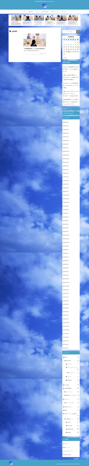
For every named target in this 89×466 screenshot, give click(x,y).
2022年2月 (66, 315)
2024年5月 (66, 220)
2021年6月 (66, 344)
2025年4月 (66, 180)
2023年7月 (66, 253)
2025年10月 (66, 158)
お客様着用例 (72, 388)
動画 (71, 410)
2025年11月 (66, 155)
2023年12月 (66, 235)
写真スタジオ (72, 406)
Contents (72, 385)
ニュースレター (72, 402)
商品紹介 (73, 380)
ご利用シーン (72, 419)
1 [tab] (42, 26)
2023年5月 (66, 260)
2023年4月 (66, 264)
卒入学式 (73, 425)
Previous (9, 20)
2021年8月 (66, 337)
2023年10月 (66, 242)
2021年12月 (66, 322)
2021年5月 (66, 348)
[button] (78, 32)
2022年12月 (66, 279)
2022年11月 (66, 282)
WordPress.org (67, 454)
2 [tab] (44, 26)
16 (78, 47)
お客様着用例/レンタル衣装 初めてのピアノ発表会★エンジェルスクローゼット (71, 102)
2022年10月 (66, 286)
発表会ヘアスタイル (72, 395)
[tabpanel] (16, 20)
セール (73, 376)
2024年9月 (66, 206)
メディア (72, 399)
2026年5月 (66, 133)
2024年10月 (66, 202)
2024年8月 (66, 209)
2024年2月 (66, 228)
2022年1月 (66, 319)
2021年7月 (66, 341)
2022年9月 (66, 290)
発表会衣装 (73, 429)
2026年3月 (66, 140)
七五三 (73, 422)
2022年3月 (66, 311)
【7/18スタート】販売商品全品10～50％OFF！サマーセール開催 (71, 85)
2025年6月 (66, 173)
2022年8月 (66, 293)
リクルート (73, 372)
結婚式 (73, 432)
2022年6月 (66, 300)
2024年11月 (66, 199)
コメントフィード (68, 451)
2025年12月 (66, 151)
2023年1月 (66, 275)
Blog (72, 357)
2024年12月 (66, 195)
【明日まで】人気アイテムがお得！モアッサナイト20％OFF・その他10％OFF (71, 94)
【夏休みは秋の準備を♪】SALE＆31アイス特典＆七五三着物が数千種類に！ (70, 77)
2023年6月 (66, 257)
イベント (73, 364)
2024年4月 (66, 224)
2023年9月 (66, 246)
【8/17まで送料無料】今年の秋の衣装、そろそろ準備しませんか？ (71, 69)
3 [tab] (46, 26)
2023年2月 (66, 271)
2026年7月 (66, 126)
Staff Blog (72, 360)
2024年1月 (66, 231)
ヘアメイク (72, 391)
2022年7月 (66, 297)
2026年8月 (66, 122)
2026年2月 (66, 144)
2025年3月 (66, 184)
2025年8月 (66, 166)
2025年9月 (66, 162)
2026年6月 (66, 129)
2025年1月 (66, 191)
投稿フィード (66, 447)
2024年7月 (66, 213)
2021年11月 (66, 326)
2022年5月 (66, 304)
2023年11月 (66, 239)
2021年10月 (66, 330)
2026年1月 (66, 148)
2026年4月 (66, 137)
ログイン (65, 444)
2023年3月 (66, 268)
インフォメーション (73, 368)
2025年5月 (66, 177)
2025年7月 (66, 169)
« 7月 (64, 57)
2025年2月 (66, 188)
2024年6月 (66, 217)
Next (79, 20)
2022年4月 (66, 308)
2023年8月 (66, 249)
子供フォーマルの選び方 (72, 414)
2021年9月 (66, 333)
